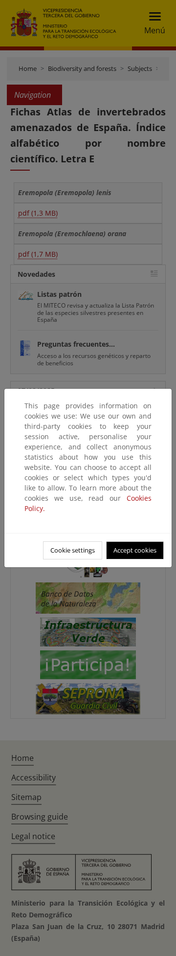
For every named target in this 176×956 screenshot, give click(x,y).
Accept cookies (134, 550)
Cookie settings (72, 550)
